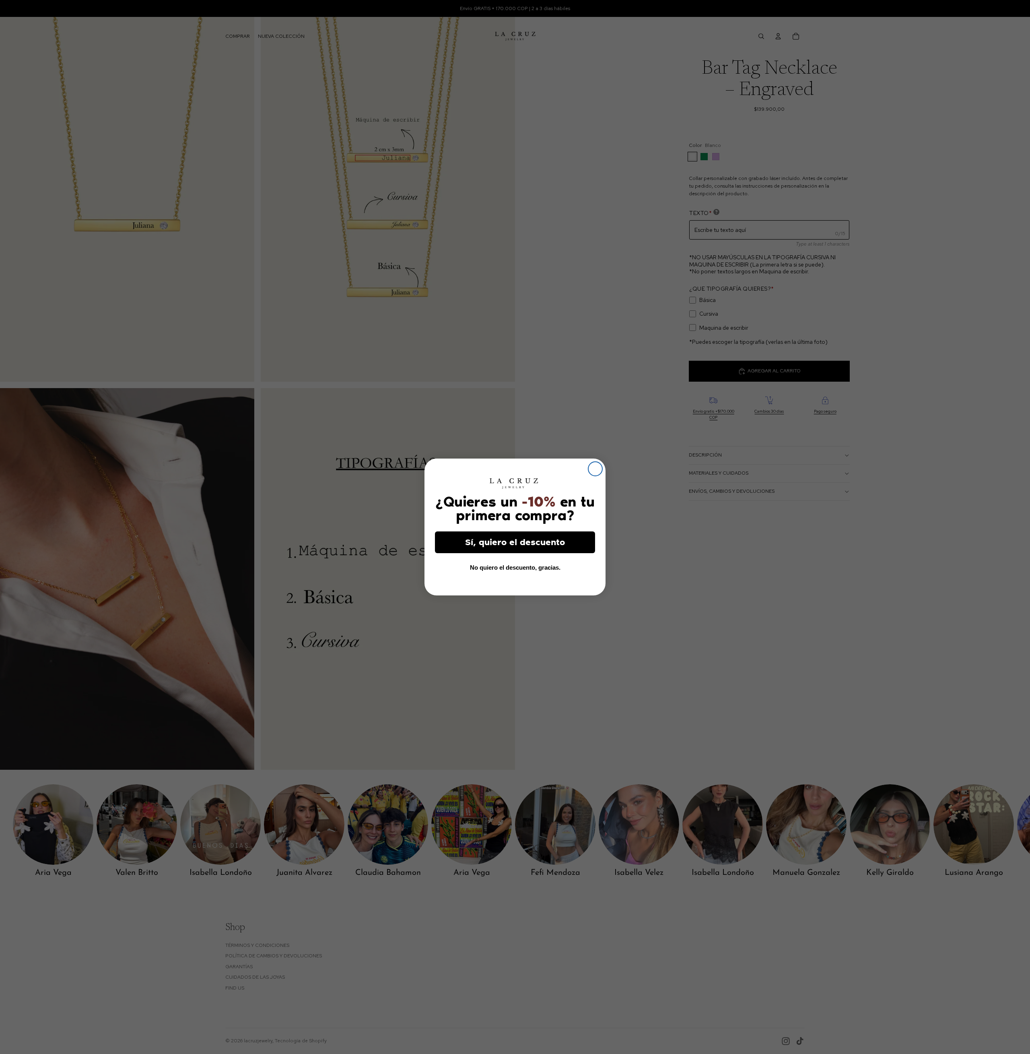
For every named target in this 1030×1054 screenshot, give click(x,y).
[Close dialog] (595, 469)
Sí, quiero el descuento (515, 542)
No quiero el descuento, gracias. (515, 567)
